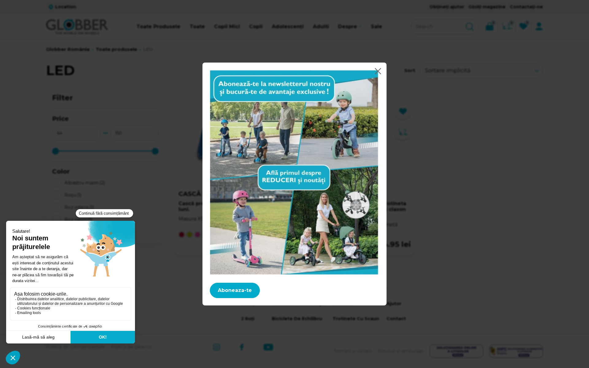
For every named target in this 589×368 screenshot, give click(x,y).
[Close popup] (378, 71)
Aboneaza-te (235, 290)
